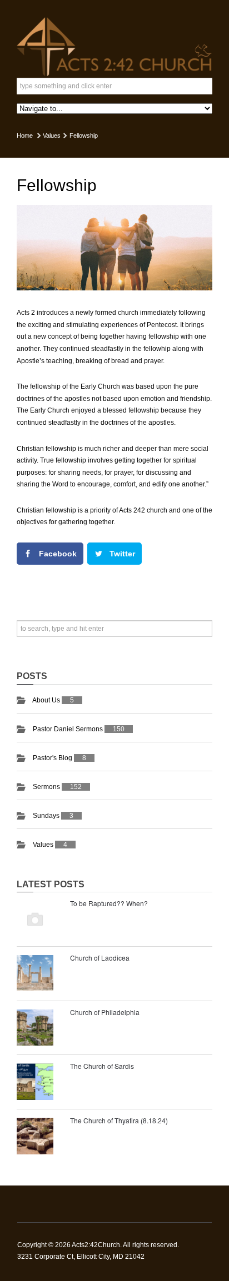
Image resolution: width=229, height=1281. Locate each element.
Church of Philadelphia (105, 1012)
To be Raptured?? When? (109, 903)
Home (25, 135)
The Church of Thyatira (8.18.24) (119, 1120)
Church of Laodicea (100, 957)
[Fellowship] (114, 248)
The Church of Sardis (102, 1066)
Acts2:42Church (96, 1245)
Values (52, 135)
